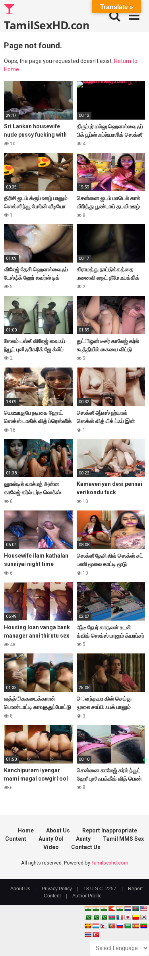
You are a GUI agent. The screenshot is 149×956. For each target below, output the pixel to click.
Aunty (83, 839)
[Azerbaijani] (111, 917)
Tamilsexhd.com (109, 863)
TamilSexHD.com (46, 24)
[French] (119, 917)
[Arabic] (127, 926)
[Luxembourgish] (95, 926)
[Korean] (143, 917)
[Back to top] (134, 940)
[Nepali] (103, 926)
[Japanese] (127, 917)
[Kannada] (135, 917)
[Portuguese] (111, 926)
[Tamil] (103, 908)
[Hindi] (119, 908)
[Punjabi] (95, 917)
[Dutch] (127, 908)
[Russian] (119, 926)
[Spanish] (135, 926)
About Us (58, 830)
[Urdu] (103, 917)
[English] (143, 908)
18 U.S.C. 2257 (99, 888)
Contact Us (86, 847)
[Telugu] (143, 926)
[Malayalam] (95, 908)
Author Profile (87, 896)
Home (26, 830)
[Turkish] (95, 934)
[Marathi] (111, 908)
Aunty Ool (51, 839)
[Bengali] (135, 908)
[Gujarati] (87, 908)
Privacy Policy (57, 888)
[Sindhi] (87, 917)
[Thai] (87, 934)
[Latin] (87, 926)
